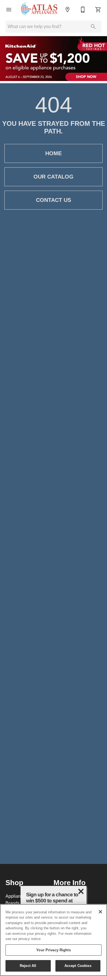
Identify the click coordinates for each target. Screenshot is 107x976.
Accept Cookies (77, 965)
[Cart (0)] (98, 9)
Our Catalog (53, 176)
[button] (8, 9)
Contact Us (53, 200)
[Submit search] (93, 27)
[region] (53, 940)
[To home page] (39, 9)
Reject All (28, 965)
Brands (12, 902)
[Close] (100, 912)
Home (53, 153)
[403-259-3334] (82, 9)
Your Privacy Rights (53, 950)
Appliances (16, 896)
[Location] (67, 9)
